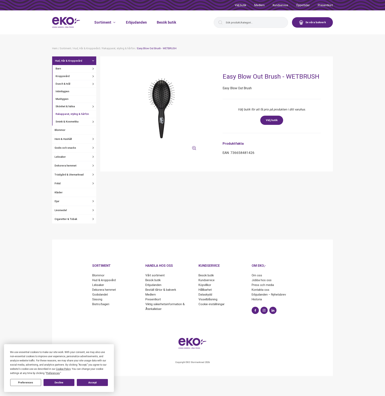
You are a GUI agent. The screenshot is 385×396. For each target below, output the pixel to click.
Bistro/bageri (100, 304)
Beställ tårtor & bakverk (160, 290)
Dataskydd (205, 294)
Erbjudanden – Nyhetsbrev (269, 294)
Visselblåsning (208, 299)
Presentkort (325, 5)
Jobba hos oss (262, 280)
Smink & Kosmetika (67, 121)
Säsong (97, 299)
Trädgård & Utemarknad (69, 174)
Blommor (60, 129)
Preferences (25, 382)
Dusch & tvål (63, 83)
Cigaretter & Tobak (66, 219)
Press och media (263, 285)
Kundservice (280, 5)
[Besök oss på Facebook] (255, 310)
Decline (59, 382)
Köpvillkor (205, 285)
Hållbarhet (205, 290)
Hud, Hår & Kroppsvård (68, 60)
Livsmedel (61, 210)
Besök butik (166, 22)
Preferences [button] (53, 373)
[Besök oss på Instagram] (264, 310)
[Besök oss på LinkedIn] (273, 310)
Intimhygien (62, 91)
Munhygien (62, 98)
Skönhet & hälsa (65, 106)
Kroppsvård (63, 76)
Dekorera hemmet (65, 165)
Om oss (257, 275)
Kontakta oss (260, 290)
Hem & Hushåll (63, 138)
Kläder (59, 192)
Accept (92, 382)
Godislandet (100, 294)
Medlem (259, 5)
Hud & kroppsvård (104, 280)
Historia (257, 299)
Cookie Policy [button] (63, 369)
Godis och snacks (65, 147)
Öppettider (303, 5)
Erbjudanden (136, 22)
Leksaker (60, 156)
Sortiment (102, 22)
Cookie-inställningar (212, 304)
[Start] (66, 22)
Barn (58, 68)
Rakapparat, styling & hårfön (72, 113)
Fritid (58, 183)
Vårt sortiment (155, 275)
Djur (57, 201)
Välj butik (240, 5)
